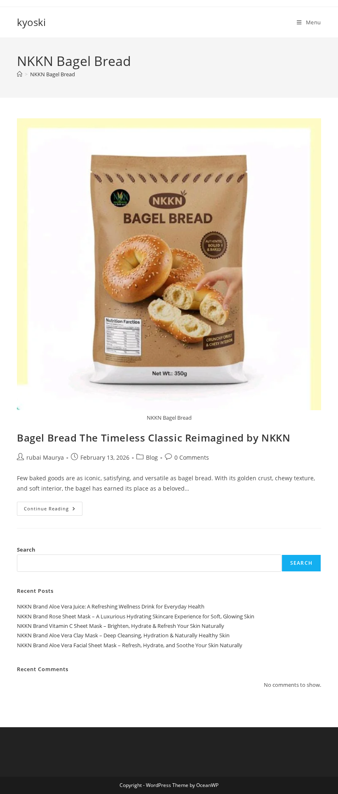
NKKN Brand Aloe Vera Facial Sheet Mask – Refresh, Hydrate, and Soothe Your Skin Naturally (129, 645)
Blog (152, 457)
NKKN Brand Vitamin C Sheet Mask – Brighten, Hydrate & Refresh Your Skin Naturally (120, 626)
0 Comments (191, 457)
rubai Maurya (45, 457)
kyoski (31, 22)
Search (26, 549)
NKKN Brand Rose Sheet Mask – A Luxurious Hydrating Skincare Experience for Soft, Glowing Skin (135, 616)
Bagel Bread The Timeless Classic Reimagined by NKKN (154, 437)
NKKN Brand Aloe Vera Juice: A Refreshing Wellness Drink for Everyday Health (110, 606)
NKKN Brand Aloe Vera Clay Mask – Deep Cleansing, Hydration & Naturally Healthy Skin (123, 635)
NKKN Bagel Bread (52, 74)
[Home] (19, 74)
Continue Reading (53, 510)
